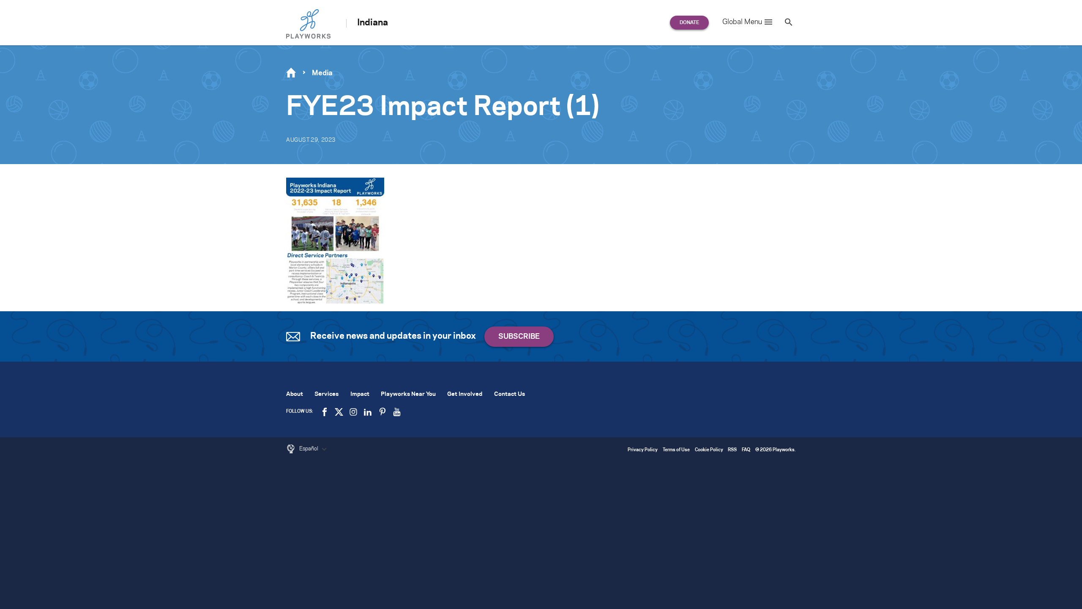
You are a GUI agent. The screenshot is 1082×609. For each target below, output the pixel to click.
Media (322, 73)
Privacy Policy (643, 450)
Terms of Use (676, 450)
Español (309, 448)
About (294, 394)
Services (326, 394)
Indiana (372, 23)
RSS (732, 450)
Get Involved (464, 394)
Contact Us (509, 394)
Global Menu (742, 22)
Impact (359, 394)
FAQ (746, 450)
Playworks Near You (408, 394)
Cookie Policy (709, 450)
